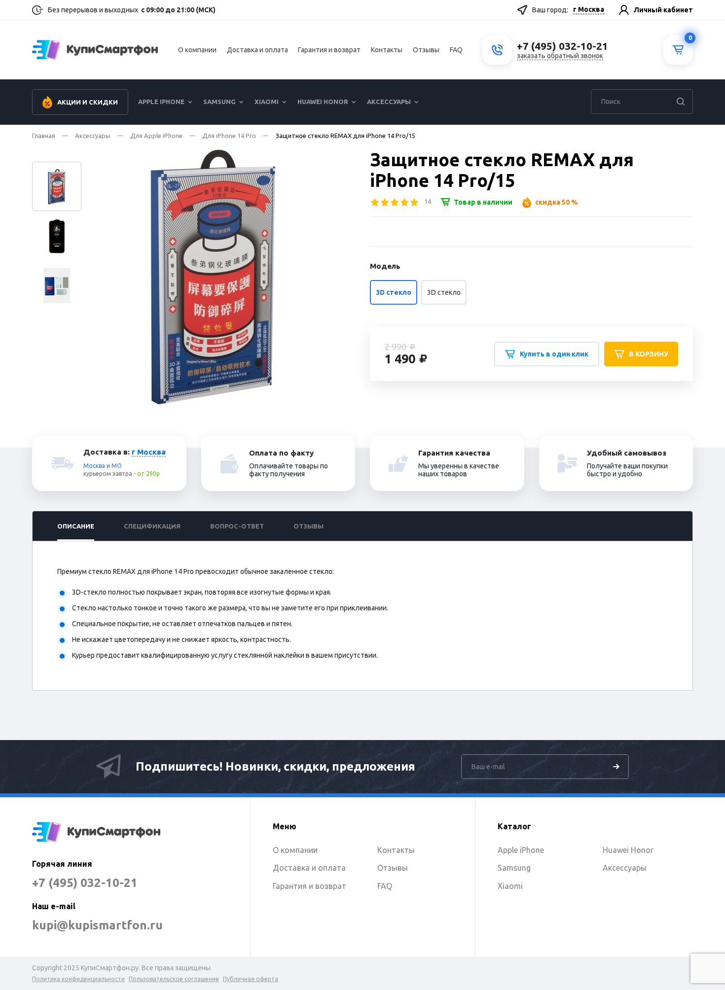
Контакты (386, 50)
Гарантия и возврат (329, 50)
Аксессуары (389, 101)
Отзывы (426, 50)
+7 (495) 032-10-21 (85, 882)
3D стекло (444, 292)
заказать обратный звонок (560, 56)
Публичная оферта (250, 979)
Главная (43, 135)
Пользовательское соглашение (174, 979)
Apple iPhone (161, 101)
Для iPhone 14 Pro (229, 135)
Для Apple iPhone (156, 135)
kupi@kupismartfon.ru (97, 925)
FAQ (456, 50)
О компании (197, 50)
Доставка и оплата (257, 50)
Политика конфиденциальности (78, 979)
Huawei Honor (322, 101)
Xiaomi (266, 101)
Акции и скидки (87, 102)
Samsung (219, 101)
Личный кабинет (663, 10)
